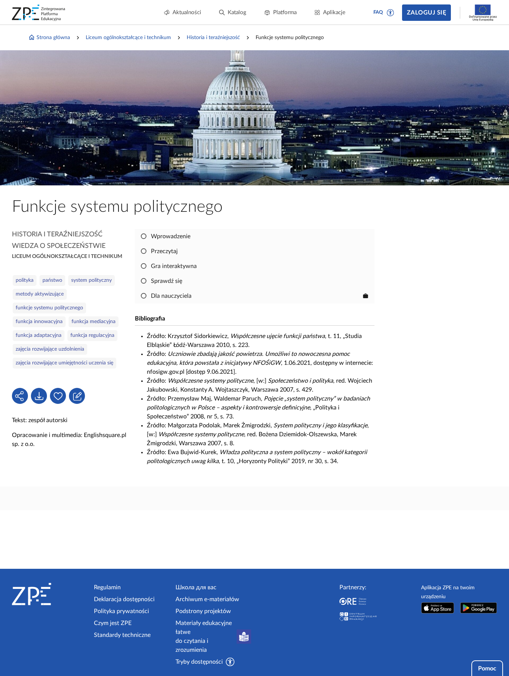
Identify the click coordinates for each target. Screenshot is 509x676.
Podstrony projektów (203, 611)
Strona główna (53, 37)
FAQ (378, 12)
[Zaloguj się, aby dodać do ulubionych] (58, 396)
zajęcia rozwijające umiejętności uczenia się (64, 363)
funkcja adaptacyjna (38, 335)
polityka (25, 280)
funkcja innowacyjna (39, 321)
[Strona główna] (50, 594)
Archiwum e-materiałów (207, 599)
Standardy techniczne (122, 635)
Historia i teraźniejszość (213, 37)
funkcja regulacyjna (92, 335)
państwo (52, 280)
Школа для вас (196, 587)
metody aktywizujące (40, 294)
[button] (390, 12)
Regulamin (107, 587)
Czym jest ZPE (113, 623)
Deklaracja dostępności (124, 599)
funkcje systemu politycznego (49, 307)
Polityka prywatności (121, 611)
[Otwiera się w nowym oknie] (437, 608)
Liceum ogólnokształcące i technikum (128, 37)
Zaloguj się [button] (426, 13)
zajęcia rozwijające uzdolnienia (50, 349)
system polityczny (91, 280)
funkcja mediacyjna (94, 321)
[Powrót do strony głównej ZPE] (39, 13)
